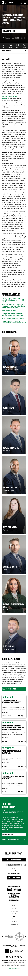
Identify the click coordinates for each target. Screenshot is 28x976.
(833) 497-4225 (14, 889)
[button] (14, 839)
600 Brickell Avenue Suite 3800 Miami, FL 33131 (14, 895)
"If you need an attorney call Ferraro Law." (11, 752)
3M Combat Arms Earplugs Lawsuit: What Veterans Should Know (13, 300)
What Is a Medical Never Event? (13, 318)
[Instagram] (18, 956)
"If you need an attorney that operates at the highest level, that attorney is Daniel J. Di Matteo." (13, 728)
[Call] (3, 45)
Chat (24, 47)
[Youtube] (15, 956)
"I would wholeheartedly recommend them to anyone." (11, 701)
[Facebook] (7, 956)
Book (17, 47)
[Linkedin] (12, 956)
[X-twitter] (9, 956)
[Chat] (24, 45)
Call (3, 47)
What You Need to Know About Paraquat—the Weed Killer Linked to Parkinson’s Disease (13, 306)
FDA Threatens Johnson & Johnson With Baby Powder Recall (14, 322)
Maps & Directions (14, 900)
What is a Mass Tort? (9, 311)
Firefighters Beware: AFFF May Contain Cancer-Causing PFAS (12, 314)
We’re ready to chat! (14, 873)
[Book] (17, 45)
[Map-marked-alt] (21, 956)
